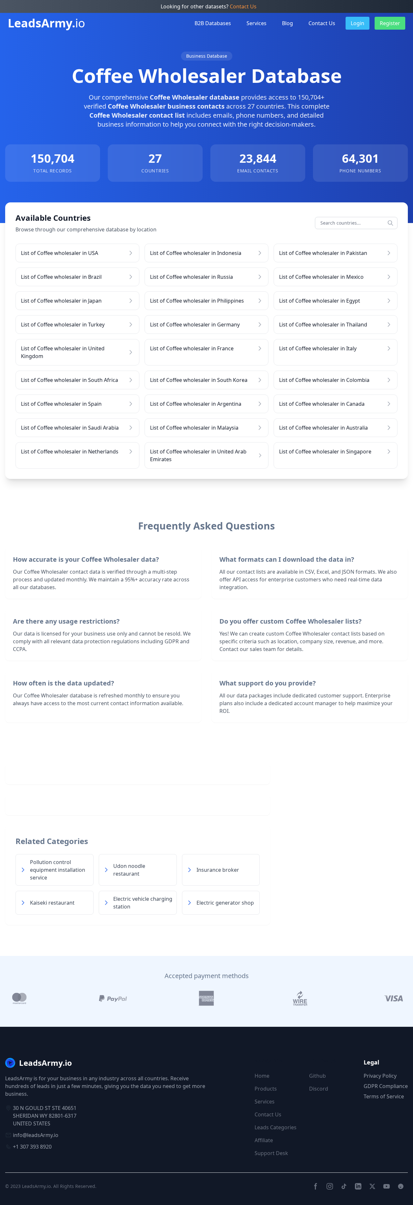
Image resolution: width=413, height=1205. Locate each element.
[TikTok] (344, 1186)
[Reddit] (401, 1186)
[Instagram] (330, 1186)
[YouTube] (386, 1186)
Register (390, 23)
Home (262, 1075)
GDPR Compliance (386, 1086)
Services (257, 23)
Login (357, 23)
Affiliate (264, 1140)
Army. (46, 23)
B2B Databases (213, 23)
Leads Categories (276, 1127)
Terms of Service (384, 1096)
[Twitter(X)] (372, 1186)
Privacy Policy (380, 1075)
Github (317, 1075)
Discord (318, 1088)
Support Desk (271, 1153)
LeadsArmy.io (36, 1186)
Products (266, 1088)
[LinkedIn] (358, 1186)
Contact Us (243, 6)
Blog (287, 23)
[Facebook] (315, 1186)
